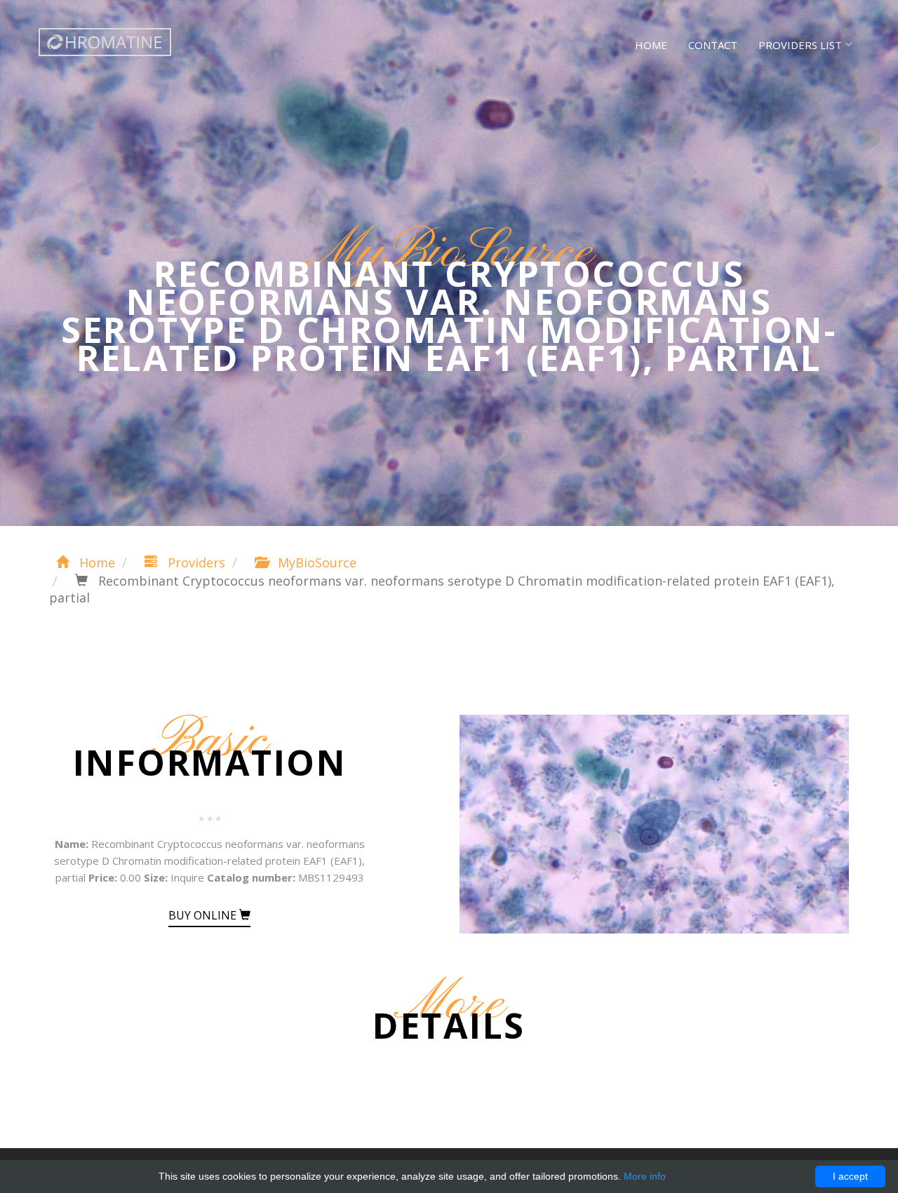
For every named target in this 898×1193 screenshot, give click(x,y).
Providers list (800, 45)
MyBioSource (315, 562)
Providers (194, 562)
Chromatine (105, 42)
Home (651, 45)
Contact (712, 45)
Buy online (203, 915)
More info (645, 1176)
